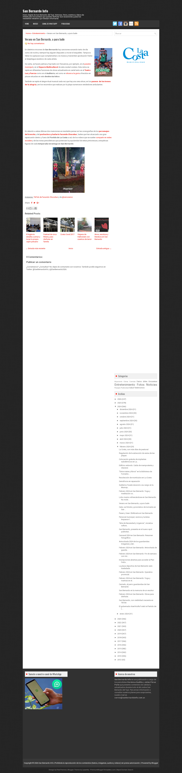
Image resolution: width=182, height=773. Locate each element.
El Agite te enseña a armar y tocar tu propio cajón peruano (33, 238)
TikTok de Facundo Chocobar (46, 197)
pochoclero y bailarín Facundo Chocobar (58, 134)
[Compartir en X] (33, 208)
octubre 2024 (125, 417)
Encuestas (153, 381)
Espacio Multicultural (48, 67)
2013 (119, 656)
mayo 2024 (124, 435)
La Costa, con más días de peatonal (133, 449)
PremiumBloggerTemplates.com (102, 770)
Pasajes (117, 388)
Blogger (155, 763)
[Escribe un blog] (30, 208)
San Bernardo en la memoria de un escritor (136, 590)
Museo (35, 23)
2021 (119, 626)
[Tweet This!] (34, 203)
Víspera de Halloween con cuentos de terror (84, 236)
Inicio (71, 248)
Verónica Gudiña (135, 682)
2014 (119, 652)
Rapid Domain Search (125, 770)
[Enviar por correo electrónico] (27, 208)
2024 (119, 406)
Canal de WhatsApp (49, 23)
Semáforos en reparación (129, 481)
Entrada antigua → (103, 248)
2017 (119, 641)
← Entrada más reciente (35, 248)
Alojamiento (118, 382)
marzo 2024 (124, 443)
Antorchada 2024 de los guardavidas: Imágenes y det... (134, 542)
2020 (119, 630)
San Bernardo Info (35, 10)
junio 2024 (124, 432)
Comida (132, 382)
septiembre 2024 (127, 421)
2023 (119, 619)
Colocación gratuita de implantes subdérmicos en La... (132, 460)
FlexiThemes (62, 770)
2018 (119, 637)
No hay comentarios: (36, 43)
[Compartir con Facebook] (35, 208)
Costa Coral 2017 (67, 234)
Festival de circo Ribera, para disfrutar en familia (50, 238)
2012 (119, 660)
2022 (119, 623)
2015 (119, 649)
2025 (119, 403)
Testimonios (139, 388)
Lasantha (85, 770)
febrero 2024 (125, 447)
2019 (119, 634)
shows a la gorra (73, 73)
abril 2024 (124, 439)
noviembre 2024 (126, 413)
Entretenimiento (38, 33)
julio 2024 (124, 428)
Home (27, 23)
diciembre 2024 (126, 409)
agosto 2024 (125, 424)
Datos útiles (142, 381)
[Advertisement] (68, 108)
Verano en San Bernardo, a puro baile (45, 39)
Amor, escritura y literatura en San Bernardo (101, 236)
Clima (126, 382)
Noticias (151, 384)
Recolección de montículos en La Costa (135, 478)
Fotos (140, 384)
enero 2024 (124, 614)
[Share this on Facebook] (31, 203)
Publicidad (65, 23)
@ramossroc (67, 197)
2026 (119, 399)
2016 (119, 645)
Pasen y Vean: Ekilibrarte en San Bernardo (136, 513)
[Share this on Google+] (38, 203)
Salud (131, 388)
